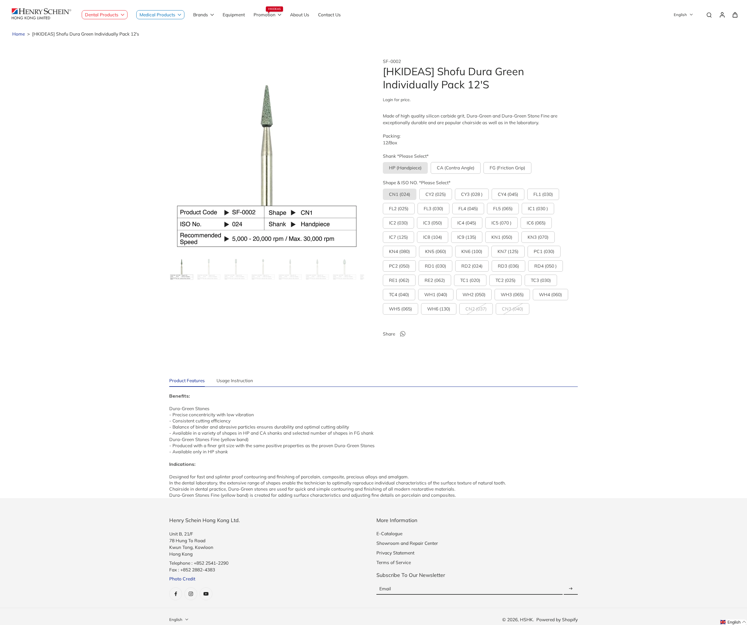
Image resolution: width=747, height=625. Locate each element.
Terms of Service (393, 562)
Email (385, 588)
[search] (709, 14)
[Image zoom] (266, 156)
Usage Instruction (235, 380)
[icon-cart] (734, 14)
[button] (733, 622)
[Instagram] (190, 593)
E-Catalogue (389, 533)
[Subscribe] (571, 589)
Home (18, 34)
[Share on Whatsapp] (402, 333)
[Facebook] (175, 593)
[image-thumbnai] (181, 268)
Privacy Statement (395, 553)
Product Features (187, 380)
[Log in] (721, 14)
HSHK (526, 619)
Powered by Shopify (557, 619)
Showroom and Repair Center (407, 543)
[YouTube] (206, 593)
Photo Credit (182, 579)
